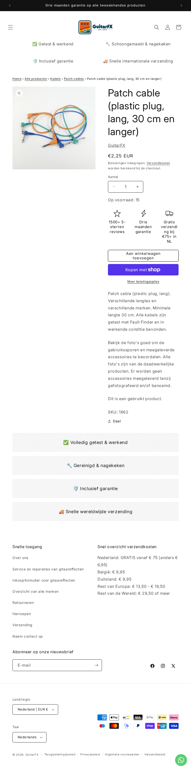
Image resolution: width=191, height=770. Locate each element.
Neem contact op (27, 636)
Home (16, 79)
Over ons (20, 558)
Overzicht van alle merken (35, 591)
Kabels (55, 79)
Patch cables (74, 79)
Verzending (22, 625)
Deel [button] (117, 421)
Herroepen (21, 614)
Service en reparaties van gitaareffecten (48, 569)
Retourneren (23, 602)
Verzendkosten (158, 163)
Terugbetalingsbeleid (60, 754)
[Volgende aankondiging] (181, 5)
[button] (10, 27)
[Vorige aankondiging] (9, 5)
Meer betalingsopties (143, 281)
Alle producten (36, 79)
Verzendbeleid (154, 754)
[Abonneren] (96, 665)
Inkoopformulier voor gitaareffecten (43, 580)
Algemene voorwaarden (122, 754)
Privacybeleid (90, 754)
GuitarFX (116, 145)
